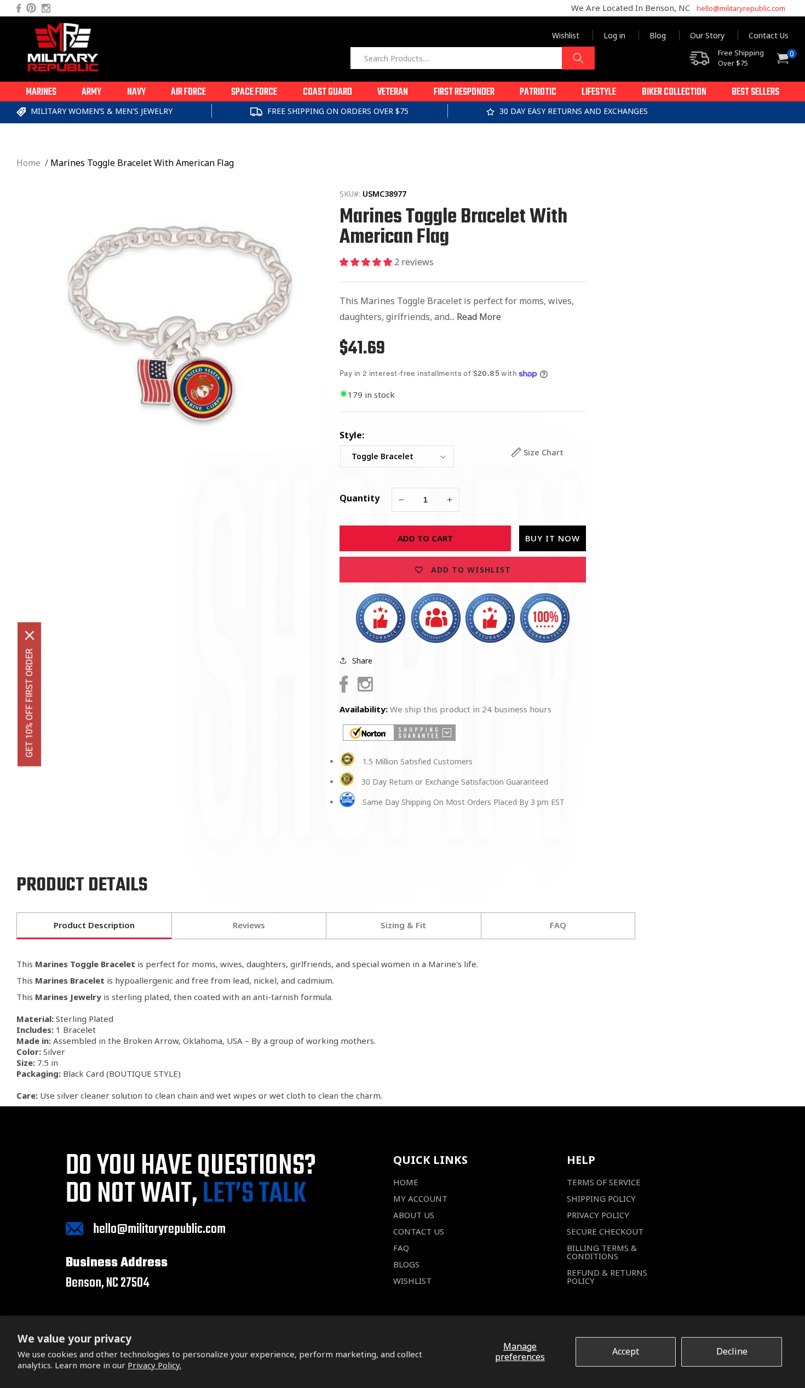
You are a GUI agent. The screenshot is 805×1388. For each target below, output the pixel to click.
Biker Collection (674, 92)
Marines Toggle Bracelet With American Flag (142, 163)
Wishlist (565, 35)
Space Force (254, 92)
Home (28, 163)
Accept (625, 1351)
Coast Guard (327, 92)
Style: (352, 435)
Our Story (707, 35)
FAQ (401, 1248)
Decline (732, 1351)
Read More (479, 317)
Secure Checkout (605, 1231)
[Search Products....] (578, 58)
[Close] (29, 635)
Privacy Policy (598, 1215)
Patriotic (538, 92)
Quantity (360, 498)
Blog (657, 35)
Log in (614, 35)
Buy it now (552, 538)
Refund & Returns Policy (607, 1277)
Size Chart (544, 452)
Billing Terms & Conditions (602, 1252)
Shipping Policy (601, 1199)
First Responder (464, 92)
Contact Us (769, 35)
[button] (41, 91)
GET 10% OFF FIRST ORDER (29, 702)
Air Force (188, 92)
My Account (420, 1199)
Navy (136, 92)
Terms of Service (604, 1182)
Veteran (392, 92)
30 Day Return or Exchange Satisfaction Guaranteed (454, 781)
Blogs (406, 1264)
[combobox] (472, 58)
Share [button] (362, 660)
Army (91, 92)
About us (413, 1215)
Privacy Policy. (154, 1365)
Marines (41, 92)
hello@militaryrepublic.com (741, 8)
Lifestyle (599, 92)
